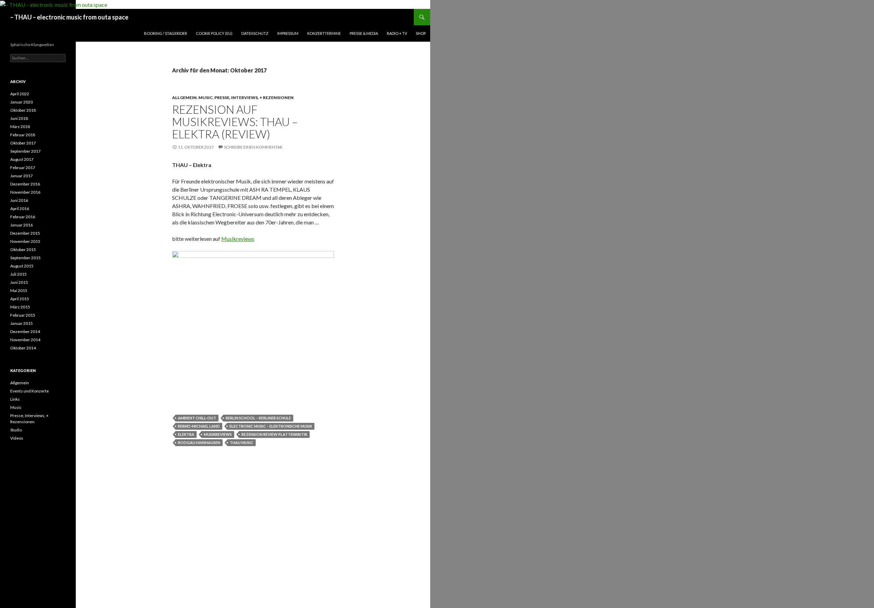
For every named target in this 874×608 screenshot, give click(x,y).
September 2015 (25, 257)
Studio (16, 429)
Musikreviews (237, 238)
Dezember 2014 (25, 331)
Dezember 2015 (25, 233)
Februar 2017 (22, 167)
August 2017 (21, 159)
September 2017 (25, 151)
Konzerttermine (324, 33)
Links (15, 399)
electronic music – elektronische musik (270, 426)
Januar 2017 (21, 175)
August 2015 (21, 265)
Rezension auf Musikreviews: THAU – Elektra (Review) (235, 121)
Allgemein (184, 97)
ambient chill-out (197, 418)
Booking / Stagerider (165, 33)
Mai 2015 (18, 290)
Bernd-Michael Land (199, 426)
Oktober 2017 (23, 143)
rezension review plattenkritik (274, 434)
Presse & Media (364, 33)
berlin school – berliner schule (258, 418)
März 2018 (20, 126)
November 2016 (25, 192)
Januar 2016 (21, 224)
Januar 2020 (21, 102)
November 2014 (25, 339)
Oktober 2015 (23, 249)
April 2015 (19, 298)
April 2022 (19, 93)
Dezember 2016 (25, 183)
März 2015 (20, 306)
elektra (186, 434)
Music (205, 97)
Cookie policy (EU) (214, 33)
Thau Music (241, 442)
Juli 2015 (18, 274)
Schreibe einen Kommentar (253, 147)
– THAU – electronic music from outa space (69, 17)
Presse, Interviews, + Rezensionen (254, 97)
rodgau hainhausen (199, 442)
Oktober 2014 (23, 347)
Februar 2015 (22, 315)
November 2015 (25, 241)
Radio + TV (397, 33)
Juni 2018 (19, 118)
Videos (16, 438)
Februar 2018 (22, 134)
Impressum (287, 33)
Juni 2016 (19, 200)
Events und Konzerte (29, 390)
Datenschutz (254, 33)
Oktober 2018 (23, 110)
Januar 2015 (21, 323)
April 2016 (19, 208)
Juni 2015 (19, 282)
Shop (421, 33)
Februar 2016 (22, 216)
